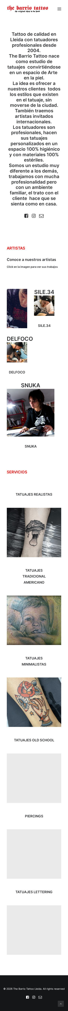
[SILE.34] (44, 306)
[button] (59, 9)
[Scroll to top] (61, 1003)
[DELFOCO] (17, 352)
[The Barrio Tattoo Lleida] (28, 9)
